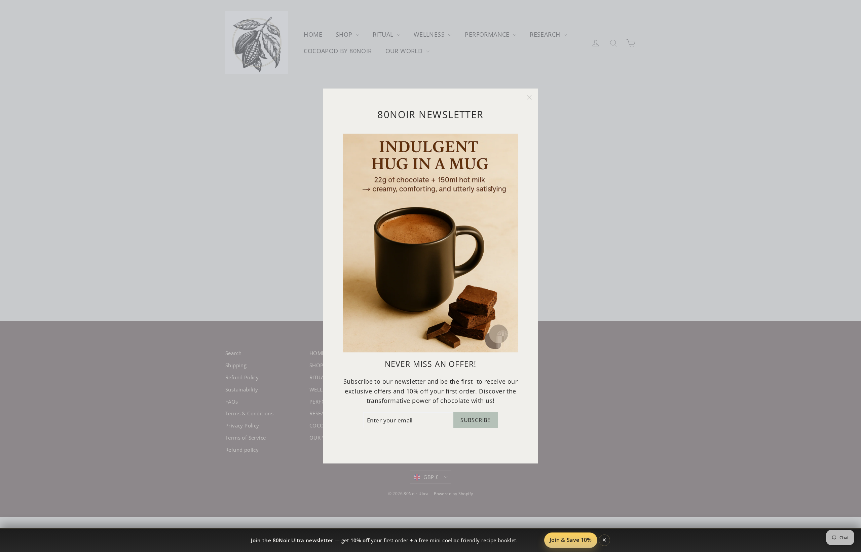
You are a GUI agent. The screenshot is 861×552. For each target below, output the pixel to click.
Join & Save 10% (571, 540)
